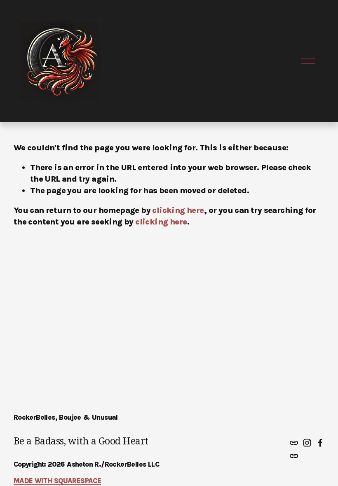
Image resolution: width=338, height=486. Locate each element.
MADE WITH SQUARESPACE (57, 481)
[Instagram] (307, 443)
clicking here (178, 210)
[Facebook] (320, 443)
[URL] (294, 443)
